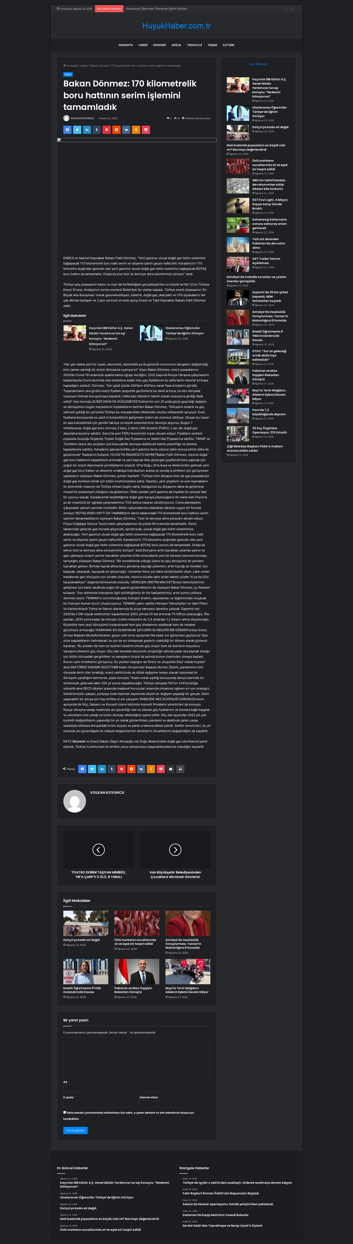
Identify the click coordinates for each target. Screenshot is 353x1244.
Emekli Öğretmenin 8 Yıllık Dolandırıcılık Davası (82, 990)
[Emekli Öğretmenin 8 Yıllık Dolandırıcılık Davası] (85, 971)
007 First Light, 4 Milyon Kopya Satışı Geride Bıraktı (270, 204)
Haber (143, 45)
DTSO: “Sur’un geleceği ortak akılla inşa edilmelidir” (269, 355)
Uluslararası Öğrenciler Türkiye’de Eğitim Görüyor (269, 111)
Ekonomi (159, 45)
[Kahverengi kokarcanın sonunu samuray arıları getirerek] (238, 225)
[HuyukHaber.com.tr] (176, 26)
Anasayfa (126, 45)
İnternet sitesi (149, 1097)
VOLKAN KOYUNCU (82, 118)
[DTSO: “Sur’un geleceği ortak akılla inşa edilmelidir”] (238, 356)
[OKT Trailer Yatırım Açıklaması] (238, 264)
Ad (66, 1082)
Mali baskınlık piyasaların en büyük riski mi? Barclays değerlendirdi (256, 147)
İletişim (228, 45)
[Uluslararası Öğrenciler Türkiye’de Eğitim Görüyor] (151, 333)
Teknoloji (194, 45)
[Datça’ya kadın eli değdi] (85, 923)
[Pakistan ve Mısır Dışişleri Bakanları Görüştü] (136, 971)
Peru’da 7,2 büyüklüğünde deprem (269, 412)
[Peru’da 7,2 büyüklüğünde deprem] (238, 415)
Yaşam (212, 45)
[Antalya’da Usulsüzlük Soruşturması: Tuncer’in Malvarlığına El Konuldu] (187, 923)
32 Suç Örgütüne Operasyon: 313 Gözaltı (269, 430)
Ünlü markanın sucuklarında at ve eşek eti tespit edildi (135, 942)
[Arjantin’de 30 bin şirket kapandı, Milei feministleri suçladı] (238, 298)
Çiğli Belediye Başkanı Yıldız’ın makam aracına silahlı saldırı (255, 448)
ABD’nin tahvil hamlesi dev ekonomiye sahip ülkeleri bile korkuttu (268, 184)
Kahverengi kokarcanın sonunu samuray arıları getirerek (269, 223)
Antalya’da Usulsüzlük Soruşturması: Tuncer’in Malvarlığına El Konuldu (183, 944)
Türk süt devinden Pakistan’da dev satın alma (268, 243)
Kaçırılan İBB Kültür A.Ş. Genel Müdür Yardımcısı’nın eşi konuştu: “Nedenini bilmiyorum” (269, 88)
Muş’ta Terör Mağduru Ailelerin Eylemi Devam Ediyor (187, 990)
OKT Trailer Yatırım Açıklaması (266, 261)
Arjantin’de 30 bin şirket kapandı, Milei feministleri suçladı (270, 296)
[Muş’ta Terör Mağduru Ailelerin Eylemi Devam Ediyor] (187, 971)
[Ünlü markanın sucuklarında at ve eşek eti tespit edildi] (136, 923)
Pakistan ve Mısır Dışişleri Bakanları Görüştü (133, 990)
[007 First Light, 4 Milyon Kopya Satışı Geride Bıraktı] (238, 205)
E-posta (69, 1097)
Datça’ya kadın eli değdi (140, 8)
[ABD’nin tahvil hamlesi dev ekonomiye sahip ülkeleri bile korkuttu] (238, 186)
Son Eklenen (258, 64)
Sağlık (176, 45)
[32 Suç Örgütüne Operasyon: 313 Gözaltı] (238, 433)
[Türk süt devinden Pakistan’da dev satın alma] (238, 244)
